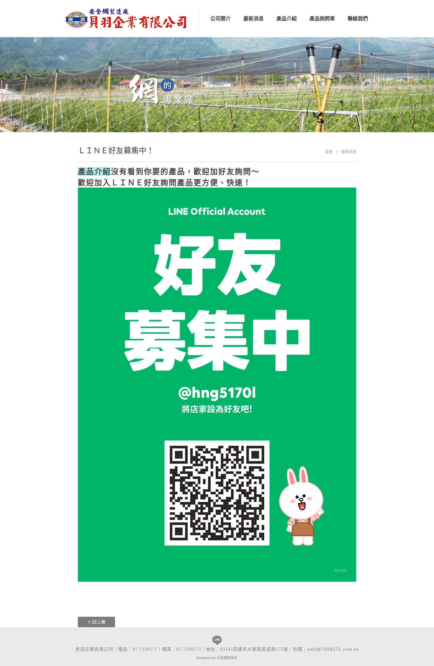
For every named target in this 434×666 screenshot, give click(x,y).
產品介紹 (286, 18)
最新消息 (253, 18)
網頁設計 (231, 658)
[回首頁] (128, 17)
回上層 (98, 621)
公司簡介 (220, 18)
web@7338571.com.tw (333, 649)
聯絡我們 (358, 18)
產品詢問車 (322, 18)
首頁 (329, 152)
